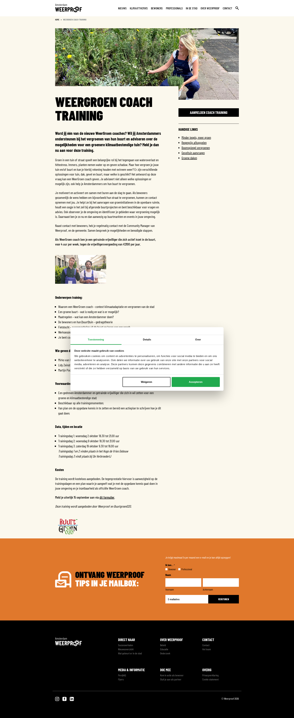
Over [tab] (198, 339)
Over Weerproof (210, 8)
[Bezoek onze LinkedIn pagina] (72, 698)
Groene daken (189, 158)
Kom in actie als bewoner (172, 675)
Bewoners (157, 8)
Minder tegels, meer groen (196, 137)
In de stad (191, 8)
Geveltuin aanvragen (193, 153)
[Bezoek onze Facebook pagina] (64, 698)
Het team (206, 649)
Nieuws (122, 8)
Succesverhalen (125, 645)
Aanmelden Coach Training (208, 112)
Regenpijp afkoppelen (194, 142)
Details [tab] (147, 339)
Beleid (163, 645)
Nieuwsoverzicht (126, 649)
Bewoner (169, 569)
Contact (227, 8)
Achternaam (208, 589)
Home (57, 19)
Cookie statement (210, 679)
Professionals (174, 8)
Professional (184, 569)
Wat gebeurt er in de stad (130, 653)
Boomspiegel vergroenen (196, 148)
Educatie (164, 649)
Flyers (121, 679)
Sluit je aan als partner (170, 679)
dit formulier (107, 497)
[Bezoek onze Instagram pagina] (57, 698)
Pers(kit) (122, 675)
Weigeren (146, 381)
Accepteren (195, 381)
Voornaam (169, 589)
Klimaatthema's (139, 8)
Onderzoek (165, 653)
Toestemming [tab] (96, 339)
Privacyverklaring (210, 675)
